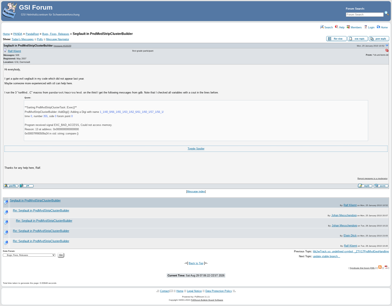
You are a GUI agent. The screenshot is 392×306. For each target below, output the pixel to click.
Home (384, 27)
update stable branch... (326, 256)
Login (370, 27)
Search (328, 27)
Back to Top (196, 263)
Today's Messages (23, 39)
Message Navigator (57, 39)
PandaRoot (32, 33)
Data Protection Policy (218, 291)
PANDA (17, 33)
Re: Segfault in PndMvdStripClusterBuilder (41, 210)
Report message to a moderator (372, 178)
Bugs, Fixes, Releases (55, 33)
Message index (196, 191)
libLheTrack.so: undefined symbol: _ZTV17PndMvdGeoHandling (351, 251)
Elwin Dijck (350, 235)
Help (341, 27)
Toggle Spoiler (196, 148)
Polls (40, 39)
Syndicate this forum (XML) (362, 268)
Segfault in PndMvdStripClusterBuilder (28, 45)
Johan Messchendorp (344, 215)
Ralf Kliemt (14, 51)
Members (356, 27)
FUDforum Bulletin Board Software (207, 300)
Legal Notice (194, 291)
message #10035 (62, 46)
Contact (164, 291)
